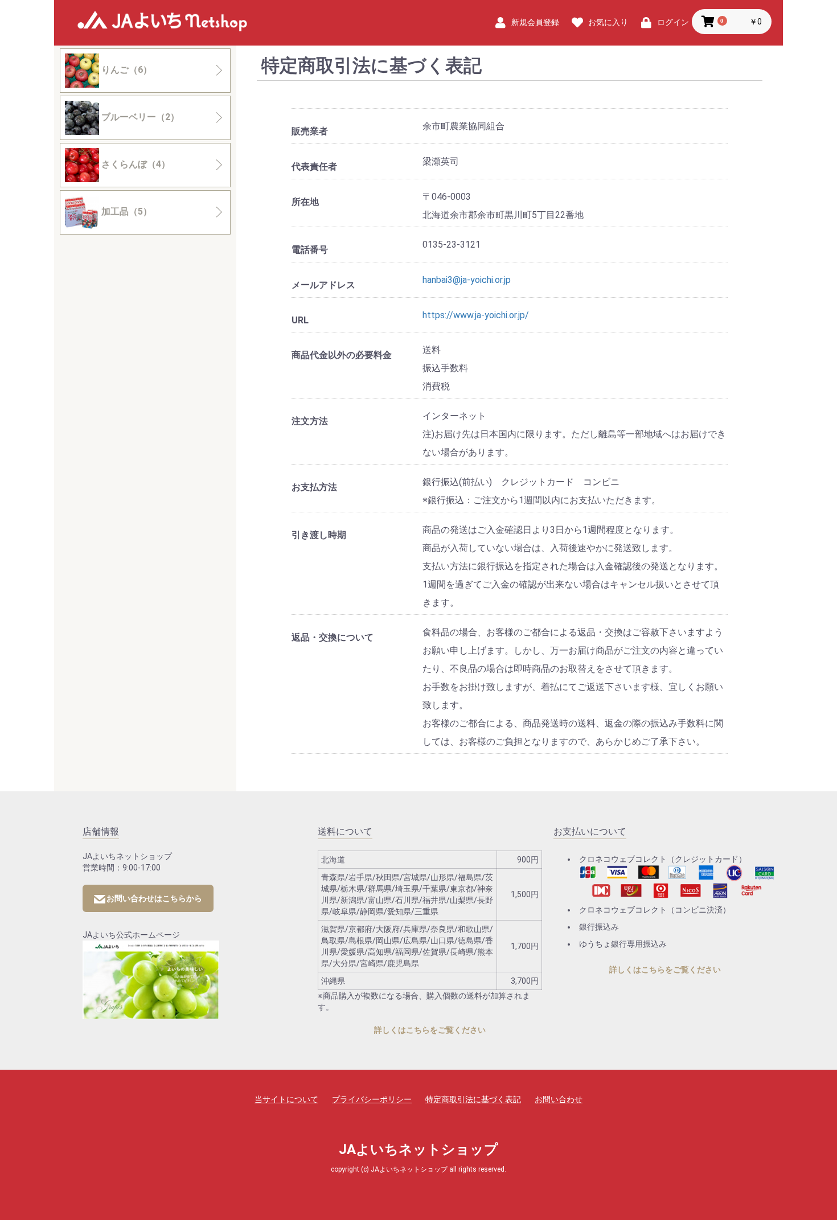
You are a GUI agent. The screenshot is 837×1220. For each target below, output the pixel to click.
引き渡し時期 (319, 534)
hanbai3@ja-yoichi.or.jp (466, 279)
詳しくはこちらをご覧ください (430, 1029)
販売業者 (310, 131)
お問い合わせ (558, 1099)
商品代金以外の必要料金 (342, 355)
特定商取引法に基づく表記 (473, 1099)
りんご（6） (125, 69)
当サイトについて (286, 1099)
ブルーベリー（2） (139, 117)
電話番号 (310, 249)
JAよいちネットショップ (162, 23)
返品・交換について (333, 637)
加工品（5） (125, 211)
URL (300, 320)
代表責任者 (314, 166)
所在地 (305, 201)
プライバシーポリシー (372, 1099)
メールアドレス (323, 285)
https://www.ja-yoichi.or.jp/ (475, 315)
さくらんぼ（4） (134, 164)
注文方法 (310, 421)
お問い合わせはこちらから (154, 898)
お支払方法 (314, 487)
